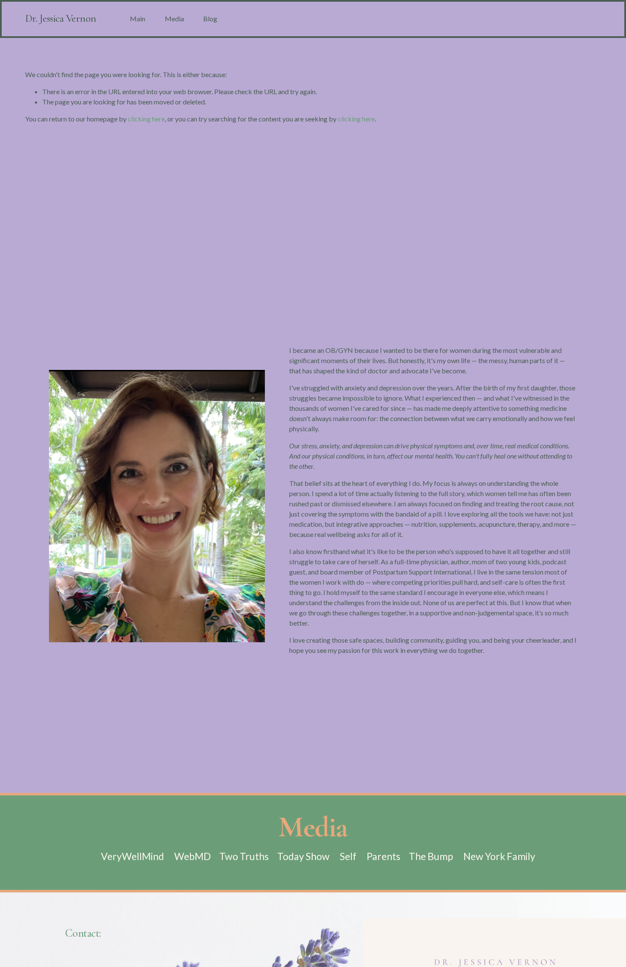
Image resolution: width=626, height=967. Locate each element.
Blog (210, 18)
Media (174, 18)
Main (137, 18)
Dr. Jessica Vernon (60, 18)
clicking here (146, 119)
